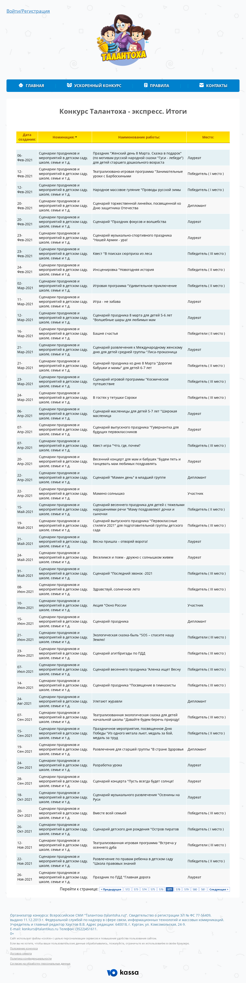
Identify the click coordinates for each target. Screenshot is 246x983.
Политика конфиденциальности (31, 958)
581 (203, 889)
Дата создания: (27, 137)
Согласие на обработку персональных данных (40, 963)
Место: (208, 137)
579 (186, 889)
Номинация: (63, 137)
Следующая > (218, 889)
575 (153, 889)
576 (161, 889)
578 (178, 889)
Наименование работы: (139, 137)
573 (136, 889)
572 (127, 889)
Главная (35, 85)
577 (169, 889)
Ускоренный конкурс (97, 85)
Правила (159, 85)
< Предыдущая (111, 889)
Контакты (217, 85)
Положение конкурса (24, 948)
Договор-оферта (21, 953)
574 (144, 889)
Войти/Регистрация (28, 11)
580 (195, 889)
